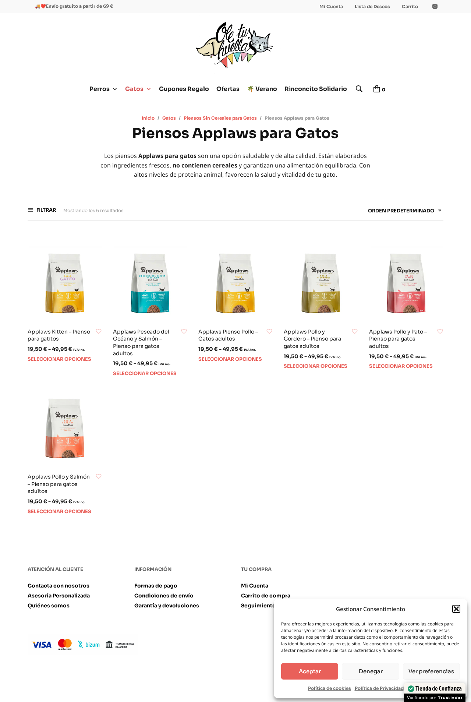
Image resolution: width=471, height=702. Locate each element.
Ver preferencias (431, 671)
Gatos (134, 89)
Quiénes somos (49, 605)
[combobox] (402, 212)
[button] (456, 609)
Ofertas (228, 89)
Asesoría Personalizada (59, 595)
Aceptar (310, 671)
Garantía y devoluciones (166, 605)
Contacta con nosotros (58, 585)
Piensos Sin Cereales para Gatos (220, 118)
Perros (99, 89)
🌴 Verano (262, 89)
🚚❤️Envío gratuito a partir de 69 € (74, 6)
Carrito (410, 6)
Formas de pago (155, 585)
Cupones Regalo (184, 89)
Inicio (148, 118)
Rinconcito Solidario (315, 89)
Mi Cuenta (331, 6)
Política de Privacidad (379, 688)
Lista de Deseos (372, 6)
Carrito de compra (265, 595)
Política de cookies (329, 688)
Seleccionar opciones (59, 359)
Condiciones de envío (164, 595)
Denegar (371, 671)
